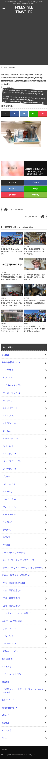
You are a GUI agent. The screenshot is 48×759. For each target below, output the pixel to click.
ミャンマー (9, 514)
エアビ (6, 666)
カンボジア (10, 408)
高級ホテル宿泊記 (12, 620)
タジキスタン (10, 438)
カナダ (7, 400)
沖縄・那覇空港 (12, 598)
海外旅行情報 (11, 362)
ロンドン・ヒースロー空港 (17, 613)
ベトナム (9, 484)
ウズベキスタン (12, 385)
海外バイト (8, 700)
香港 (6, 544)
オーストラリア (12, 392)
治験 (5, 681)
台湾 (7, 529)
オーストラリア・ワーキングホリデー (23, 567)
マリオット (9, 643)
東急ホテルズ (10, 651)
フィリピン (9, 468)
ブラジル (8, 476)
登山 (5, 354)
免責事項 (4, 749)
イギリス (8, 370)
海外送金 (7, 659)
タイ (7, 430)
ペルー (7, 491)
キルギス (8, 415)
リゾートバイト (11, 674)
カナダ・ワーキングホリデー (19, 560)
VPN (5, 715)
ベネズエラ (9, 499)
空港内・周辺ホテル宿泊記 (16, 575)
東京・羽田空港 (12, 590)
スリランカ (9, 423)
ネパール (9, 446)
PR (4, 738)
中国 (6, 537)
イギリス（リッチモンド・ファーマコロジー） (23, 691)
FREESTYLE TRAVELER (24, 9)
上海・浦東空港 (12, 605)
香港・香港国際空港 (14, 582)
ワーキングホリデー (13, 552)
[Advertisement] (24, 41)
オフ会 (6, 730)
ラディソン (9, 628)
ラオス (7, 522)
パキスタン (9, 453)
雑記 (5, 722)
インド (8, 377)
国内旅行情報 (9, 707)
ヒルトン (8, 636)
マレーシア (9, 506)
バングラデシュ (12, 461)
